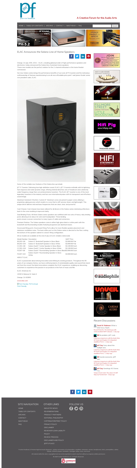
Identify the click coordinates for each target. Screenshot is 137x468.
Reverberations (51, 411)
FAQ (80, 26)
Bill (98, 335)
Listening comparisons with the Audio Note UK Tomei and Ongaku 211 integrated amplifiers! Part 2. (107, 340)
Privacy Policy (50, 424)
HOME (21, 26)
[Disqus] (54, 312)
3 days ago (108, 365)
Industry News (51, 408)
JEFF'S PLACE (49, 443)
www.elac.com (22, 281)
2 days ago (108, 342)
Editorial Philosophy (53, 418)
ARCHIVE (49, 26)
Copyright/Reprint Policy (55, 421)
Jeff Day (100, 345)
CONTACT (60, 26)
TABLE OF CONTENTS (34, 26)
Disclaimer (49, 427)
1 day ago (116, 331)
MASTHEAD (71, 26)
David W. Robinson (104, 325)
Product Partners (52, 415)
